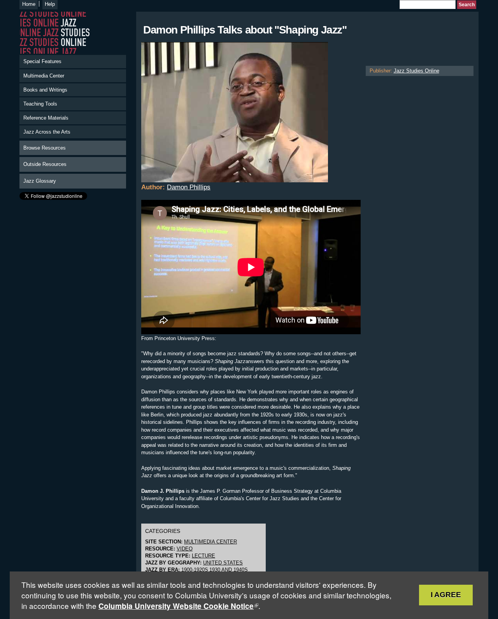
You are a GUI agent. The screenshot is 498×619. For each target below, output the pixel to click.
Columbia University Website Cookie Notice (176, 606)
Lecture (203, 556)
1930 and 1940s (228, 570)
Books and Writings (45, 90)
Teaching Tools (40, 104)
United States (223, 563)
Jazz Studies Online (416, 71)
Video (185, 549)
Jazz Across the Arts (46, 132)
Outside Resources (45, 164)
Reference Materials (45, 118)
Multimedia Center (43, 76)
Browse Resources (44, 148)
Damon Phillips (188, 187)
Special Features (42, 61)
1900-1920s (194, 570)
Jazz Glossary (39, 181)
